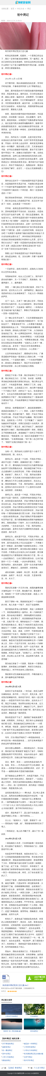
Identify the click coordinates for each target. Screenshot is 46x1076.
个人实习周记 (39, 1068)
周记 (29, 9)
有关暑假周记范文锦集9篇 (33, 1054)
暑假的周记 (6, 1060)
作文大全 (20, 9)
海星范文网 (20, 1073)
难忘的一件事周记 (30, 1044)
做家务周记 (6, 1047)
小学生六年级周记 (30, 1050)
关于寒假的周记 (8, 1044)
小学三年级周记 (8, 1057)
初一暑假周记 (7, 1050)
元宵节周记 (28, 1057)
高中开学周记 (29, 1060)
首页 (12, 9)
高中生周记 (6, 1054)
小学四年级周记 (30, 1047)
